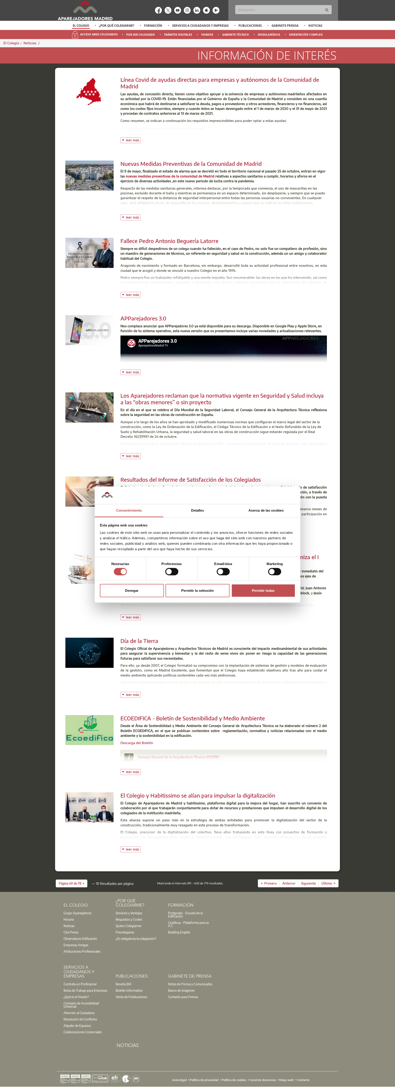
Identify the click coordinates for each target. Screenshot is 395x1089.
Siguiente (308, 883)
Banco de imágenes (181, 990)
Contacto (303, 1080)
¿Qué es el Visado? (76, 997)
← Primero (269, 883)
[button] (71, 883)
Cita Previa (71, 932)
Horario (69, 919)
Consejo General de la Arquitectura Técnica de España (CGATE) (173, 444)
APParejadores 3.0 (143, 318)
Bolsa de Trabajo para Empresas (85, 990)
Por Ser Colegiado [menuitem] (140, 35)
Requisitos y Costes (129, 919)
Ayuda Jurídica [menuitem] (269, 35)
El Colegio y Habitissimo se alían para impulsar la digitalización (197, 795)
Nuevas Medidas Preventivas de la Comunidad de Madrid (191, 163)
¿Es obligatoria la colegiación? (136, 938)
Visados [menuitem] (207, 35)
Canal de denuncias (263, 1080)
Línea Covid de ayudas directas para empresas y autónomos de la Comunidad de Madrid (219, 83)
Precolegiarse (125, 932)
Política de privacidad (204, 1080)
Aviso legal (179, 1080)
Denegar (132, 590)
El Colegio (81, 26)
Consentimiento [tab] (129, 510)
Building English (179, 932)
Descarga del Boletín (136, 743)
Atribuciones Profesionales (82, 951)
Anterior (289, 883)
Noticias (315, 26)
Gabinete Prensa (285, 26)
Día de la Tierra (139, 640)
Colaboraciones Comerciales (83, 1032)
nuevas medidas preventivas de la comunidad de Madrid (170, 176)
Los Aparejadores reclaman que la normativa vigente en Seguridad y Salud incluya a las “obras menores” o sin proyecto (222, 398)
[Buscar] (327, 10)
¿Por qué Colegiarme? (116, 26)
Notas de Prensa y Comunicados (190, 984)
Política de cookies (234, 1080)
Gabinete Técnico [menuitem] (235, 35)
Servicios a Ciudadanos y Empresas (200, 26)
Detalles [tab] (197, 510)
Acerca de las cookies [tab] (266, 510)
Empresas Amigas (76, 945)
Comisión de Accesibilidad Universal (81, 1004)
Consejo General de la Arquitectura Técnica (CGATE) (178, 757)
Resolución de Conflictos (80, 1019)
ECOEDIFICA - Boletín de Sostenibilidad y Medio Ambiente (192, 718)
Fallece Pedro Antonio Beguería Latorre (169, 240)
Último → (328, 883)
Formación (153, 26)
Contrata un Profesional (80, 984)
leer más (133, 139)
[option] (81, 25)
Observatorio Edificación (80, 938)
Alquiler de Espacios (77, 1025)
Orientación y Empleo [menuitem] (306, 35)
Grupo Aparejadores (77, 913)
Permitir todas (263, 590)
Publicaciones (250, 26)
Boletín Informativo (129, 990)
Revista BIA (124, 984)
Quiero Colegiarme (128, 926)
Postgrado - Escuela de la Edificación (185, 914)
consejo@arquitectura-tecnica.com (170, 763)
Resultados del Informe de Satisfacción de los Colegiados (190, 479)
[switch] (171, 571)
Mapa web (286, 1080)
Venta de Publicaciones (131, 997)
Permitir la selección (197, 590)
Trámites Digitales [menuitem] (178, 35)
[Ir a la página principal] (85, 10)
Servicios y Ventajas (129, 913)
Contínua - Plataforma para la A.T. (188, 924)
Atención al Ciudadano (79, 1013)
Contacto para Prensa (183, 997)
